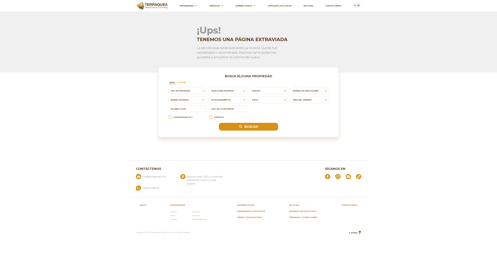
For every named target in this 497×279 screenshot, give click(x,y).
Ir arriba (353, 232)
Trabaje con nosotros (302, 211)
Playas (172, 215)
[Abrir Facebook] (327, 176)
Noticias (308, 6)
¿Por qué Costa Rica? (280, 6)
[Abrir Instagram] (338, 176)
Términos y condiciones (303, 217)
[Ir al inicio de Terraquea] (152, 6)
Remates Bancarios (200, 219)
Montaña (196, 212)
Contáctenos (333, 6)
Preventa (173, 219)
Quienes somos (243, 6)
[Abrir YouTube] (348, 176)
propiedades (177, 205)
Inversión (173, 212)
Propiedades (187, 6)
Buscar (250, 127)
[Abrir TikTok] (358, 176)
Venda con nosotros (249, 217)
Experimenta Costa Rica (251, 211)
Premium (196, 215)
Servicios (214, 6)
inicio (143, 205)
